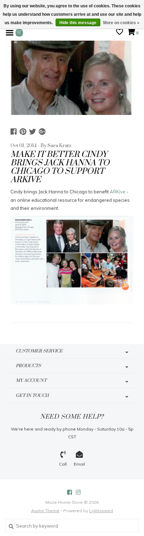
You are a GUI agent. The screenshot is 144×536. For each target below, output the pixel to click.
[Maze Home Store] (19, 32)
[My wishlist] (119, 32)
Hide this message (77, 22)
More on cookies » (121, 22)
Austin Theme (45, 510)
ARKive (117, 191)
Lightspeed (101, 510)
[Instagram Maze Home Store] (78, 492)
